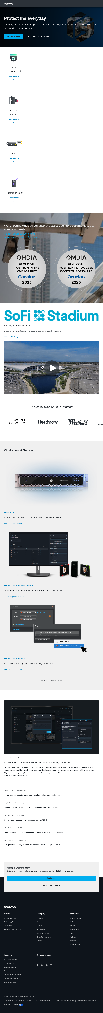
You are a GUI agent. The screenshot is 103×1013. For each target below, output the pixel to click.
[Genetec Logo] (9, 4)
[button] (13, 36)
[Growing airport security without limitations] (48, 421)
